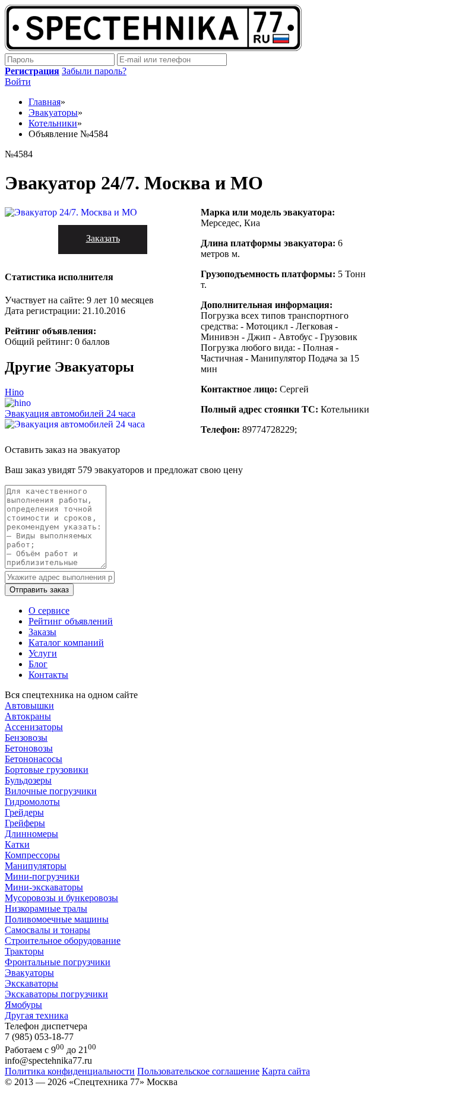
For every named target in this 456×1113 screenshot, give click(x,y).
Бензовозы (26, 738)
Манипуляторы (35, 866)
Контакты (48, 675)
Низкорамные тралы (46, 908)
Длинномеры (31, 834)
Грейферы (25, 823)
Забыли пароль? (94, 71)
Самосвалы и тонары (47, 930)
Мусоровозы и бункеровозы (61, 898)
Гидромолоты (32, 802)
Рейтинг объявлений (70, 621)
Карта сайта (286, 1071)
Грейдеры (24, 812)
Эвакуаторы (29, 973)
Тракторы (24, 951)
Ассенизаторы (34, 727)
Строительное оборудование (63, 941)
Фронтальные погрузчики (57, 962)
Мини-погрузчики (42, 876)
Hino (14, 392)
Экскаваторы (31, 983)
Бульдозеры (28, 780)
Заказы (42, 632)
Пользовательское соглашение (198, 1071)
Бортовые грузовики (46, 770)
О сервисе (48, 610)
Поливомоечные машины (57, 919)
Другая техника (36, 1015)
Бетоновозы (29, 748)
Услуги (42, 653)
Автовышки (29, 705)
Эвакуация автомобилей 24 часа (70, 413)
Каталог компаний (66, 643)
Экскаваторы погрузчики (56, 994)
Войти (18, 82)
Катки (17, 844)
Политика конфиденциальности (70, 1071)
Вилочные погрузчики (51, 791)
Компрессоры (32, 855)
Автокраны (28, 716)
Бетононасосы (33, 759)
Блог (38, 664)
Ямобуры (23, 1005)
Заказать (103, 238)
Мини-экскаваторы (44, 887)
